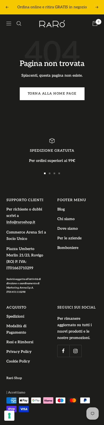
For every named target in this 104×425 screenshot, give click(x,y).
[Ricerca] (19, 23)
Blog (61, 209)
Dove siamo (67, 228)
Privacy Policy (18, 351)
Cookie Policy (18, 361)
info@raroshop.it (20, 222)
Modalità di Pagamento (16, 329)
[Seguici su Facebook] (63, 351)
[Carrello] (95, 23)
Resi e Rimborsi (19, 342)
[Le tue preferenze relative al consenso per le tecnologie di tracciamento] (9, 416)
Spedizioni (15, 316)
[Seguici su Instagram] (75, 351)
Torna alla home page (52, 94)
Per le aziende (69, 238)
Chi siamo (66, 219)
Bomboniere (67, 247)
